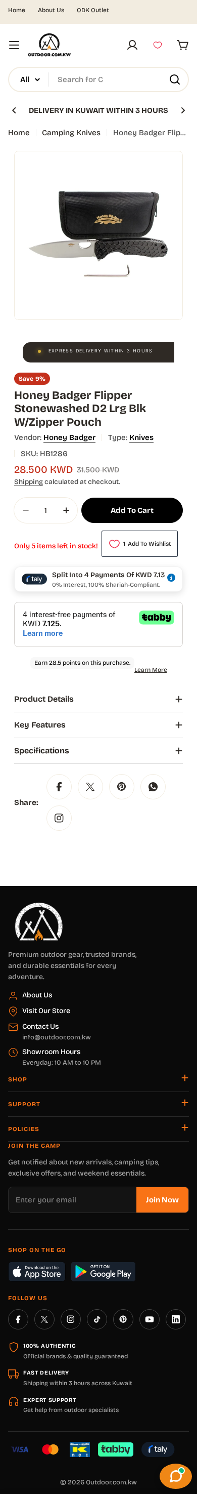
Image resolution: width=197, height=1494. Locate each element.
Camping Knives (71, 132)
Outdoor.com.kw (111, 1482)
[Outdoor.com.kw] (38, 906)
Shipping (28, 481)
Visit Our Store (46, 1010)
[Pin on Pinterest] (121, 786)
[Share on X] (90, 786)
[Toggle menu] (14, 45)
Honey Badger (69, 437)
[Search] (175, 79)
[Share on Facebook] (59, 786)
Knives (141, 437)
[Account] (132, 45)
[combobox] (98, 79)
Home (16, 10)
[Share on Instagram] (59, 818)
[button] (14, 110)
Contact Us (40, 1026)
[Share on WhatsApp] (153, 786)
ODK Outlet (93, 10)
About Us (51, 10)
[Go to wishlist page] (157, 45)
